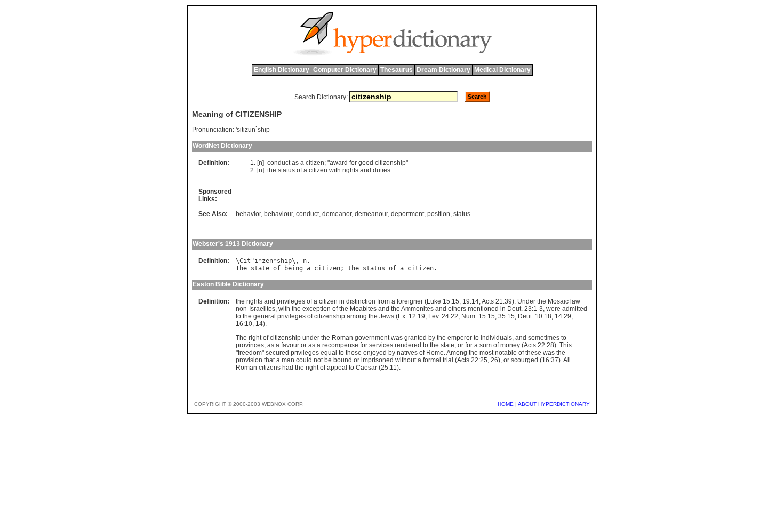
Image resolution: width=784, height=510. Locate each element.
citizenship (390, 162)
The (241, 268)
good (365, 162)
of (299, 170)
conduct (278, 162)
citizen (315, 162)
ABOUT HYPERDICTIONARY (554, 404)
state (260, 268)
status (286, 170)
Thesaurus (396, 70)
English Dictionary (281, 70)
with (335, 170)
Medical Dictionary (502, 70)
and (365, 170)
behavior (248, 214)
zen (267, 261)
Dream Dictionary (443, 70)
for (353, 162)
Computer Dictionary (345, 70)
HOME (506, 404)
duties (381, 170)
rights (350, 170)
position (438, 214)
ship (284, 261)
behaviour (278, 214)
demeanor (336, 214)
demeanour (371, 214)
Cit (245, 261)
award (339, 162)
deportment (407, 214)
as (295, 162)
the (271, 170)
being (293, 268)
